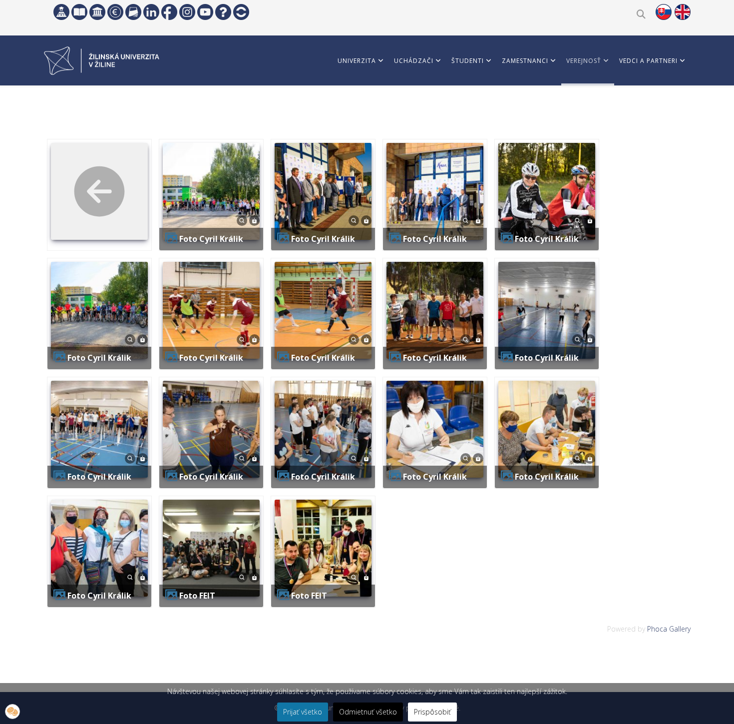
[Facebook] (169, 12)
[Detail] (242, 219)
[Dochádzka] (241, 12)
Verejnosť (583, 60)
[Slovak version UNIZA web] (664, 12)
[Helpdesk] (223, 12)
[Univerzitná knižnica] (79, 12)
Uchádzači (413, 60)
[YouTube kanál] (205, 12)
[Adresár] (133, 12)
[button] (12, 711)
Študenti (467, 60)
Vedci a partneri (648, 60)
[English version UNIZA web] (683, 12)
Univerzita (357, 60)
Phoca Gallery (669, 629)
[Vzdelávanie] (61, 12)
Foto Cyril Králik (211, 238)
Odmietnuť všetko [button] (368, 712)
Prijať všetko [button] (302, 712)
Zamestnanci (525, 60)
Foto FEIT (197, 595)
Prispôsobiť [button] (432, 712)
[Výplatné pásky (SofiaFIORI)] (115, 12)
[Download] (254, 219)
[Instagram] (187, 12)
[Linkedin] (151, 12)
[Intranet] (97, 12)
